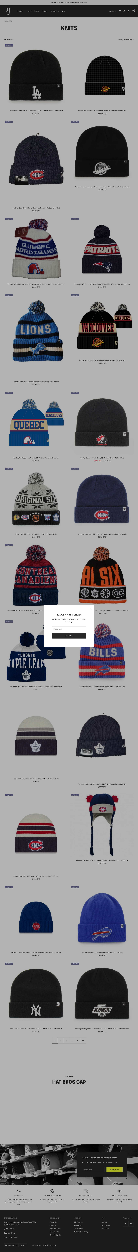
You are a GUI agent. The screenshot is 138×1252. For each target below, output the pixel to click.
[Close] (91, 608)
